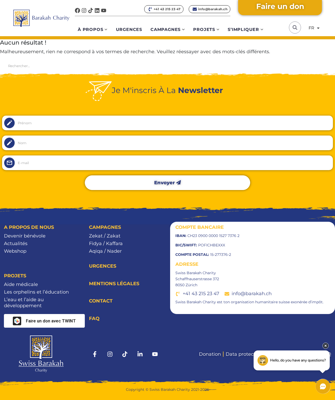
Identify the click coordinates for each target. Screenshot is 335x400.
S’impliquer (243, 29)
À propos (90, 29)
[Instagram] (84, 10)
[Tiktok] (90, 10)
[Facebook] (77, 10)
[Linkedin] (97, 10)
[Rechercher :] (167, 65)
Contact (101, 301)
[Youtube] (103, 10)
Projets (204, 29)
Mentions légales (114, 284)
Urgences (129, 29)
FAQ (94, 318)
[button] (295, 27)
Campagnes (165, 29)
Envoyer (165, 183)
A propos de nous (29, 227)
